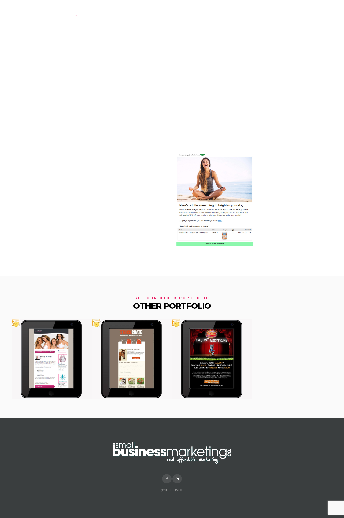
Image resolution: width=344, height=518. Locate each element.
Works (217, 12)
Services (198, 12)
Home (162, 12)
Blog (253, 12)
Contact (236, 12)
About (179, 12)
